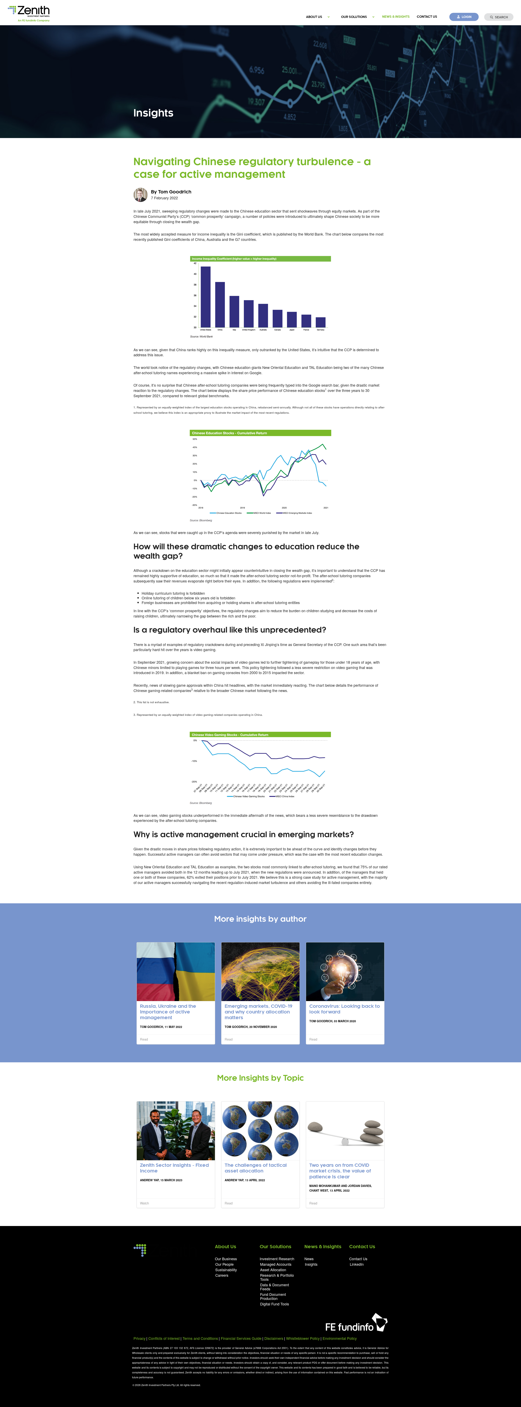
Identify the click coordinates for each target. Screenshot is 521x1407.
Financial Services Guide (241, 1338)
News (309, 1259)
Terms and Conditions (200, 1338)
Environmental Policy (340, 1338)
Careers (221, 1274)
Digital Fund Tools (274, 1303)
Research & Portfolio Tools (277, 1277)
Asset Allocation (273, 1269)
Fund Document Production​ (273, 1296)
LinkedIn (357, 1263)
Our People (224, 1264)
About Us (314, 17)
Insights (311, 1263)
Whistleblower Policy (303, 1338)
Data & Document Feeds (274, 1286)
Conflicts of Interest (164, 1338)
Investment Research (277, 1259)
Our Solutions (354, 17)
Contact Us (427, 16)
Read (144, 1039)
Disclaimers (273, 1338)
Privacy (140, 1338)
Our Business (226, 1259)
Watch (144, 1203)
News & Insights (396, 16)
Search (501, 17)
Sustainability (226, 1269)
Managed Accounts (275, 1264)
